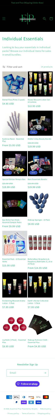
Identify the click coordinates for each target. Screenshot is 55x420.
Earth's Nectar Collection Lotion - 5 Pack (38, 302)
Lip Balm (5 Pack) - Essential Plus (14, 341)
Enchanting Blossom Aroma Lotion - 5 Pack (13, 302)
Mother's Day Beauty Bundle (39, 139)
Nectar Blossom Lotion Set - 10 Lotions (39, 101)
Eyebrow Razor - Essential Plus (13, 140)
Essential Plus (15, 409)
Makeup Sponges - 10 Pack (39, 220)
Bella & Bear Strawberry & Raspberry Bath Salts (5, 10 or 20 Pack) (40, 261)
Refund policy (45, 409)
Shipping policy (44, 413)
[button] (3, 18)
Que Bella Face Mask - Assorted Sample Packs (12, 221)
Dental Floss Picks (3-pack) (13, 100)
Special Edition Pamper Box (13, 179)
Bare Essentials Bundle (37, 179)
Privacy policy (13, 413)
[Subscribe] (45, 373)
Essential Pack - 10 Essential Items (14, 260)
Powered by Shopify (30, 409)
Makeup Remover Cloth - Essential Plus (38, 341)
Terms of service (28, 413)
